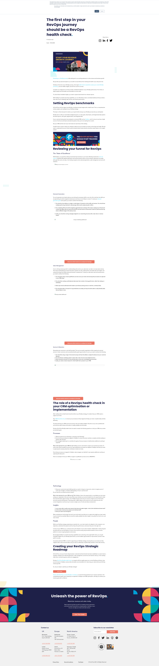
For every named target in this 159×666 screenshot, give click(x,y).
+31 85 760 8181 (58, 643)
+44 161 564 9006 (46, 643)
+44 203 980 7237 (46, 655)
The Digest (80, 662)
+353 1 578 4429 (58, 655)
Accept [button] (97, 11)
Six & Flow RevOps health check (64, 560)
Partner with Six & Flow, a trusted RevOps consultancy (65, 574)
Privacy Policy (56, 662)
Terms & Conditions (68, 662)
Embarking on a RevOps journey (60, 78)
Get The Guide (79, 614)
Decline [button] (102, 11)
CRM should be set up (60, 418)
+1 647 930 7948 (71, 643)
